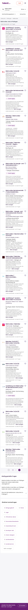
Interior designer (10, 535)
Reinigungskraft (10, 508)
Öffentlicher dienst (11, 517)
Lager (7, 512)
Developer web (10, 530)
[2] (19, 470)
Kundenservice (10, 544)
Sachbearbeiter (10, 539)
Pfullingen (9, 18)
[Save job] (25, 27)
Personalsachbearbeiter (12, 521)
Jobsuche (3, 18)
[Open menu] (25, 3)
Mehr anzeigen (9, 42)
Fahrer (22, 508)
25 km (22, 9)
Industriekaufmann (11, 526)
